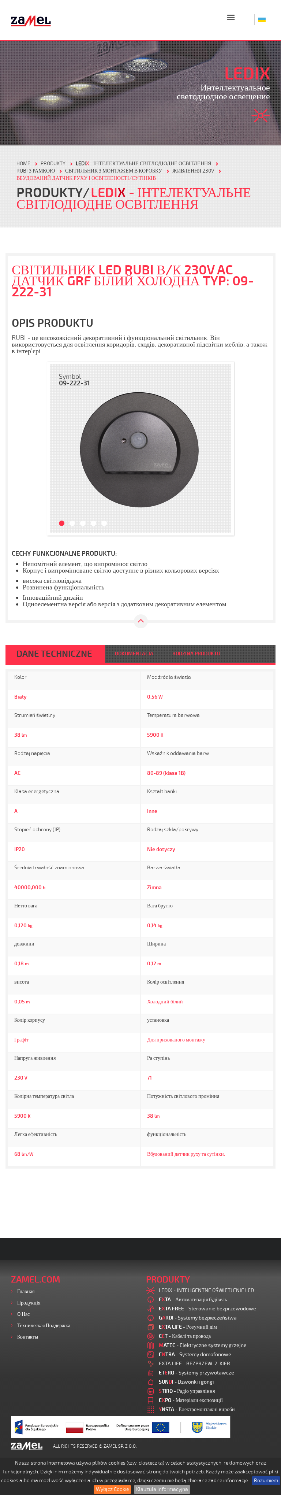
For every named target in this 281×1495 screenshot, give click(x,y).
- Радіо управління (187, 1391)
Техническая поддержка (43, 1325)
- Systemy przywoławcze (196, 1373)
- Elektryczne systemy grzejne (203, 1345)
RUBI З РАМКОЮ (35, 171)
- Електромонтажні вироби (197, 1409)
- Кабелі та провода (185, 1336)
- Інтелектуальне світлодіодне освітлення (143, 163)
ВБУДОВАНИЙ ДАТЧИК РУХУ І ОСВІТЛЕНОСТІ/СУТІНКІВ (86, 178)
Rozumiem (266, 1480)
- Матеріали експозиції (191, 1400)
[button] (59, 448)
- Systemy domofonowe (195, 1354)
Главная (25, 1291)
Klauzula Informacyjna (162, 1489)
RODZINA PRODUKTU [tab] (196, 654)
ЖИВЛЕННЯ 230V (193, 171)
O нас (23, 1314)
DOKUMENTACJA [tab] (134, 654)
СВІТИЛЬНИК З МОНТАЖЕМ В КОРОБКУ (113, 171)
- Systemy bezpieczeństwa (198, 1318)
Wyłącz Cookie (112, 1489)
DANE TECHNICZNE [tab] (54, 653)
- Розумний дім (188, 1327)
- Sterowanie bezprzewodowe (207, 1309)
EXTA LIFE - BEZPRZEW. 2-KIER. (195, 1364)
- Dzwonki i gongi (186, 1382)
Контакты (27, 1337)
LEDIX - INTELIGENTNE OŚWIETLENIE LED (206, 1290)
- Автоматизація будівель (193, 1299)
